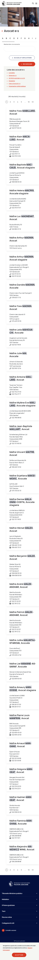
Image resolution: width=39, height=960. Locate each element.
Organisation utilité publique (17, 86)
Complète (12, 73)
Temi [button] (3, 911)
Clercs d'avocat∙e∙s (14, 83)
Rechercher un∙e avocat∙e (12, 44)
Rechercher (27, 64)
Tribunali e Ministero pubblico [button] (12, 893)
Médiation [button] (5, 899)
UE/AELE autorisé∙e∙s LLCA (17, 78)
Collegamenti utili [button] (8, 923)
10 (29, 102)
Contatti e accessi (10, 930)
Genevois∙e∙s (12, 75)
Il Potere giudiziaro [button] (8, 905)
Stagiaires (12, 81)
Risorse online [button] (7, 917)
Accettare (19, 955)
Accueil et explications (23, 58)
